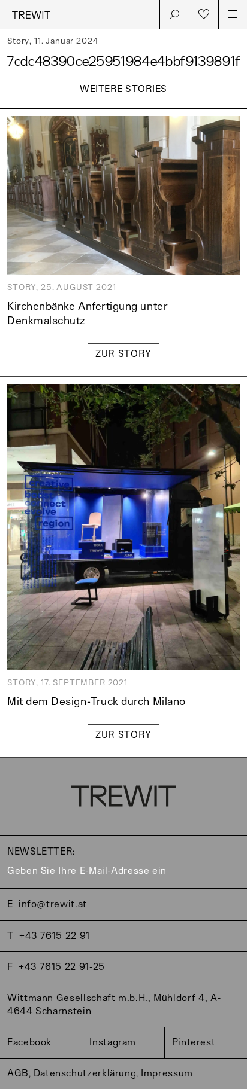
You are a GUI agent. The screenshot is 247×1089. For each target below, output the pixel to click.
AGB (18, 1074)
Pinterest (194, 1043)
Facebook (29, 1043)
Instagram (112, 1043)
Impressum (167, 1074)
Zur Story (123, 354)
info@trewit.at (53, 904)
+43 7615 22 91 (54, 936)
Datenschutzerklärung (85, 1074)
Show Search (174, 14)
